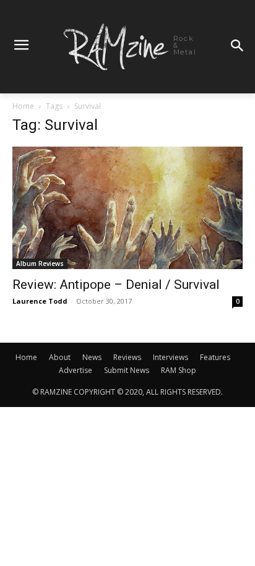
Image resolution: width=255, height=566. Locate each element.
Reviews (127, 357)
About (60, 357)
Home (23, 106)
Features (215, 357)
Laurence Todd (39, 301)
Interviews (170, 357)
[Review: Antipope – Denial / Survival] (127, 208)
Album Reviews (40, 263)
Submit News (126, 370)
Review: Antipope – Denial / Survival (116, 284)
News (92, 357)
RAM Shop (178, 370)
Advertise (75, 370)
